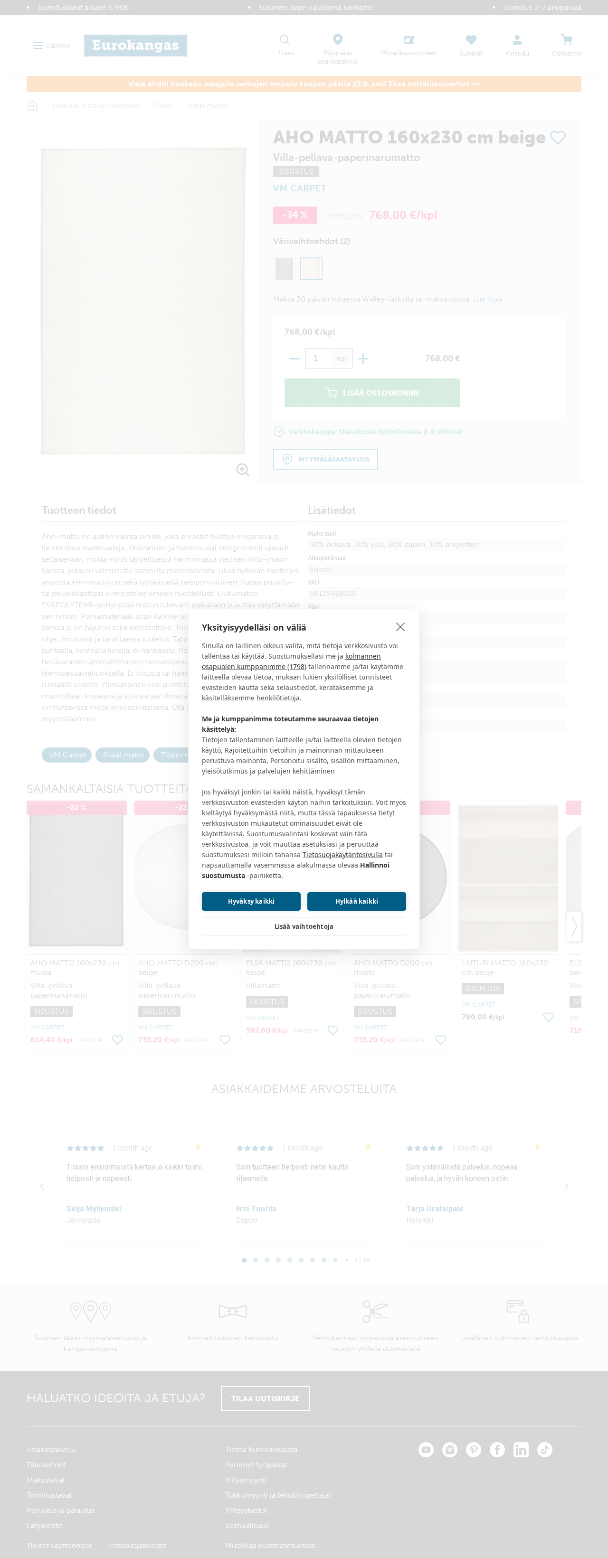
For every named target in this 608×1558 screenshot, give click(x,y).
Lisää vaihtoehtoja (304, 926)
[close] (400, 626)
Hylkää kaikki (357, 901)
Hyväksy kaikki (251, 901)
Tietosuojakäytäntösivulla (343, 854)
